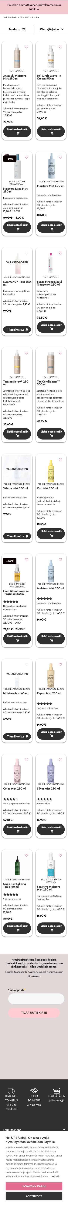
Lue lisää (55, 1176)
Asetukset (34, 1196)
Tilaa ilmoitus (15, 329)
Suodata (13, 29)
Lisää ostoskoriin (17, 129)
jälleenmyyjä (57, 1100)
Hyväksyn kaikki (34, 1186)
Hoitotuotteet (9, 17)
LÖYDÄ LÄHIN (56, 1096)
